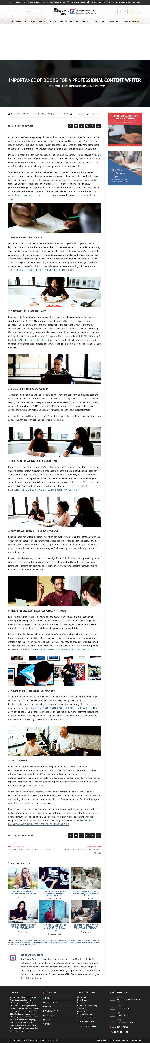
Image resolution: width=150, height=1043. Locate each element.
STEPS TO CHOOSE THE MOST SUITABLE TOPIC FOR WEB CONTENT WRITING (23, 927)
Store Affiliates (82, 1011)
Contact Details (82, 1000)
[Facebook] (115, 1031)
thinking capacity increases (90, 942)
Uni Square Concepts (50, 1040)
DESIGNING (47, 1007)
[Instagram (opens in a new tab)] (130, 11)
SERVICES (110, 1040)
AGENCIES (46, 998)
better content (17, 940)
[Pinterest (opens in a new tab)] (125, 11)
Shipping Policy (82, 1008)
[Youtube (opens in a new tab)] (139, 11)
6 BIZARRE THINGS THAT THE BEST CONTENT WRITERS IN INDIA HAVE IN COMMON (86, 927)
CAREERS (125, 1040)
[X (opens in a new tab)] (115, 11)
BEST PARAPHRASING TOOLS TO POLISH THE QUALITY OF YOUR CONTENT (85, 893)
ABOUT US (101, 1040)
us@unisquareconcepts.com (126, 1022)
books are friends (37, 940)
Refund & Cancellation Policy (87, 1006)
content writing (61, 940)
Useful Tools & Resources (86, 1017)
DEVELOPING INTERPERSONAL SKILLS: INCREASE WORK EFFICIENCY (59, 649)
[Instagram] (118, 1031)
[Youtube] (127, 1031)
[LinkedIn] (121, 1031)
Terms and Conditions (84, 1014)
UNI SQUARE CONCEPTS (20, 114)
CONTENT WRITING (42, 114)
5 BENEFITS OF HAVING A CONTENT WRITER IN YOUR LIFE (23, 892)
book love (27, 940)
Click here (80, 1026)
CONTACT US (136, 1040)
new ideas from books (41, 942)
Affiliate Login (81, 997)
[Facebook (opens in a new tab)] (120, 11)
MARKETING (47, 1020)
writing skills (30, 945)
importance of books (75, 940)
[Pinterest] (124, 1031)
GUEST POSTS (48, 1015)
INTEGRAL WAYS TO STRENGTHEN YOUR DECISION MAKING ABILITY (58, 708)
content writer (49, 940)
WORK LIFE (47, 1024)
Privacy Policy (81, 1003)
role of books (76, 942)
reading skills (65, 942)
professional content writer (21, 195)
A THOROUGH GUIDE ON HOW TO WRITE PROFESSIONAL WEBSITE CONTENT (54, 893)
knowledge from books (25, 942)
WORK (118, 1040)
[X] (112, 1031)
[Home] (43, 86)
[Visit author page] (13, 957)
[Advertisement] (75, 42)
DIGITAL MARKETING (50, 1011)
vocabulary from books (16, 945)
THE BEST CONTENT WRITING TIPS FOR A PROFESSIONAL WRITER (41, 270)
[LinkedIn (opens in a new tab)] (134, 11)
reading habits (55, 942)
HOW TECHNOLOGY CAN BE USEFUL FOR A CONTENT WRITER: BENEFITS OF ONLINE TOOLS (54, 928)
